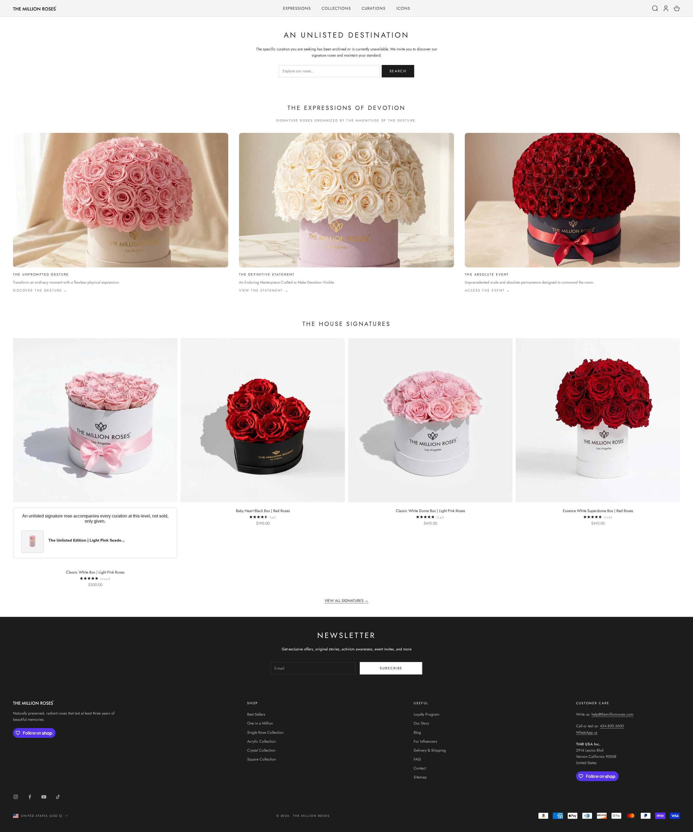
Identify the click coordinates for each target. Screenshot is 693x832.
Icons (403, 8)
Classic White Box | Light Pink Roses (95, 572)
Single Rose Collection (265, 732)
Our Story (421, 723)
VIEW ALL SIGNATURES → (346, 600)
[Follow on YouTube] (44, 797)
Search (398, 71)
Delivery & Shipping (430, 750)
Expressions (297, 8)
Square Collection (261, 759)
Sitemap (420, 777)
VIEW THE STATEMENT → (264, 290)
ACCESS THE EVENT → (487, 290)
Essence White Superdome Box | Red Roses (598, 510)
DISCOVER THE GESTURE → (40, 290)
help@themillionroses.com (612, 714)
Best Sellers (256, 714)
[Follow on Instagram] (15, 797)
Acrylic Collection (261, 741)
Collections (336, 8)
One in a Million (260, 723)
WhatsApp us (586, 732)
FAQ (417, 759)
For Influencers (425, 741)
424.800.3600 (612, 726)
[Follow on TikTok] (58, 797)
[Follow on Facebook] (29, 797)
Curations (373, 8)
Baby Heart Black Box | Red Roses (263, 510)
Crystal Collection (261, 750)
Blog (417, 732)
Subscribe (391, 668)
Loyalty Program (426, 714)
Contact (420, 768)
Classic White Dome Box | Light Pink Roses (430, 510)
